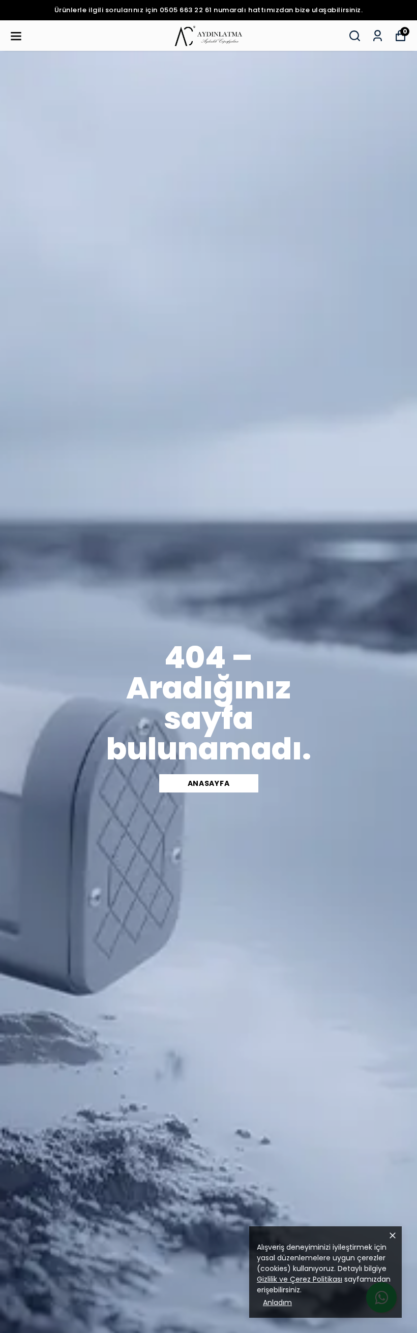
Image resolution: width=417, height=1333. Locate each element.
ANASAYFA (209, 783)
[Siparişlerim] (377, 35)
